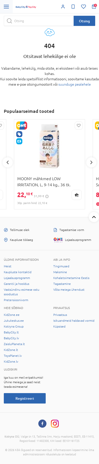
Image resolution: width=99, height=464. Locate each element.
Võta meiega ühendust (69, 289)
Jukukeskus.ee (14, 320)
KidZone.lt (11, 350)
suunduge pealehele (74, 84)
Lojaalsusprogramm (17, 278)
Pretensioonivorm (16, 300)
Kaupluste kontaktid (17, 272)
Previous (8, 162)
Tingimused (61, 266)
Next (91, 162)
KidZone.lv (11, 361)
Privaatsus (60, 315)
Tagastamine (62, 284)
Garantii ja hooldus (16, 284)
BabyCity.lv (11, 338)
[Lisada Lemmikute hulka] (78, 125)
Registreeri (24, 398)
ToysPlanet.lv (13, 356)
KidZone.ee (12, 315)
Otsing (84, 21)
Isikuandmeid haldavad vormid (73, 320)
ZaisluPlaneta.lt (14, 344)
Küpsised (59, 326)
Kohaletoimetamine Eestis (71, 278)
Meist (7, 266)
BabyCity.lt (11, 332)
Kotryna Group (14, 326)
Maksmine (60, 272)
